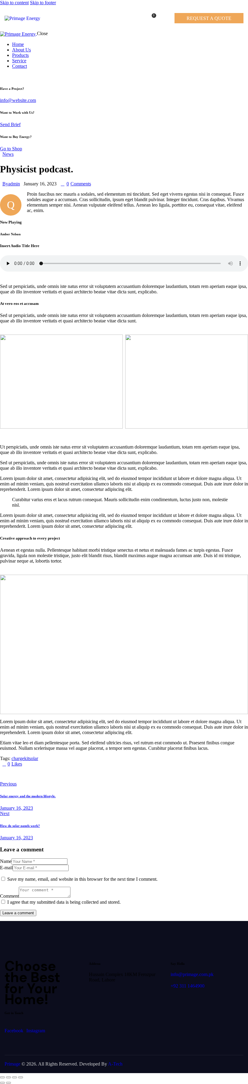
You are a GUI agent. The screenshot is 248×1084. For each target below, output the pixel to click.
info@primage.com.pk (192, 974)
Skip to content (14, 2)
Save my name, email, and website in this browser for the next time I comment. (82, 879)
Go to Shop (11, 148)
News (8, 154)
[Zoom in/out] (2, 1077)
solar (33, 758)
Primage (12, 1063)
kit (26, 758)
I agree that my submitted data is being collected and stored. (64, 902)
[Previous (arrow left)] (2, 1083)
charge (17, 758)
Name (5, 861)
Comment (9, 896)
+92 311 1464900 (187, 985)
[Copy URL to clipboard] (58, 774)
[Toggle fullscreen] (8, 1077)
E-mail (6, 867)
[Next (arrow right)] (8, 1083)
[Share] (14, 1077)
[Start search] (163, 17)
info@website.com (18, 100)
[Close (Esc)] (20, 1077)
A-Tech (115, 1063)
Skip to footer (43, 2)
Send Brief (10, 124)
